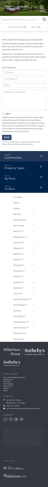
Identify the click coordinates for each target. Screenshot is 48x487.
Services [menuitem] (7, 382)
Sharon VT (18, 294)
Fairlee (16, 203)
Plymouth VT (19, 271)
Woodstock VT (19, 333)
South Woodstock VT (22, 299)
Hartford (17, 214)
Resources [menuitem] (8, 386)
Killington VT (19, 248)
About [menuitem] (6, 388)
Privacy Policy (24, 131)
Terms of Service (22, 144)
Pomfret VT (18, 276)
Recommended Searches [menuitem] (14, 377)
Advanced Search (15, 27)
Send (7, 137)
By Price (10, 178)
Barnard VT (18, 231)
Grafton (16, 209)
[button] (44, 19)
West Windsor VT (21, 328)
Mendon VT (18, 254)
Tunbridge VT (19, 316)
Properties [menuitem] (8, 380)
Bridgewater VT (20, 237)
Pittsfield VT (18, 265)
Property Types (15, 168)
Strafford (17, 311)
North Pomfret (19, 220)
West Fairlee (18, 226)
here (39, 54)
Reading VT (18, 288)
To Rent (10, 189)
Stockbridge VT (20, 305)
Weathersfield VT (21, 322)
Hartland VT (18, 242)
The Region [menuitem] (8, 384)
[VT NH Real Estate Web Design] (24, 476)
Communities (13, 157)
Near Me (35, 27)
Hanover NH (18, 339)
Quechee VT (18, 282)
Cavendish (17, 197)
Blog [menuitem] (5, 390)
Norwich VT (18, 259)
